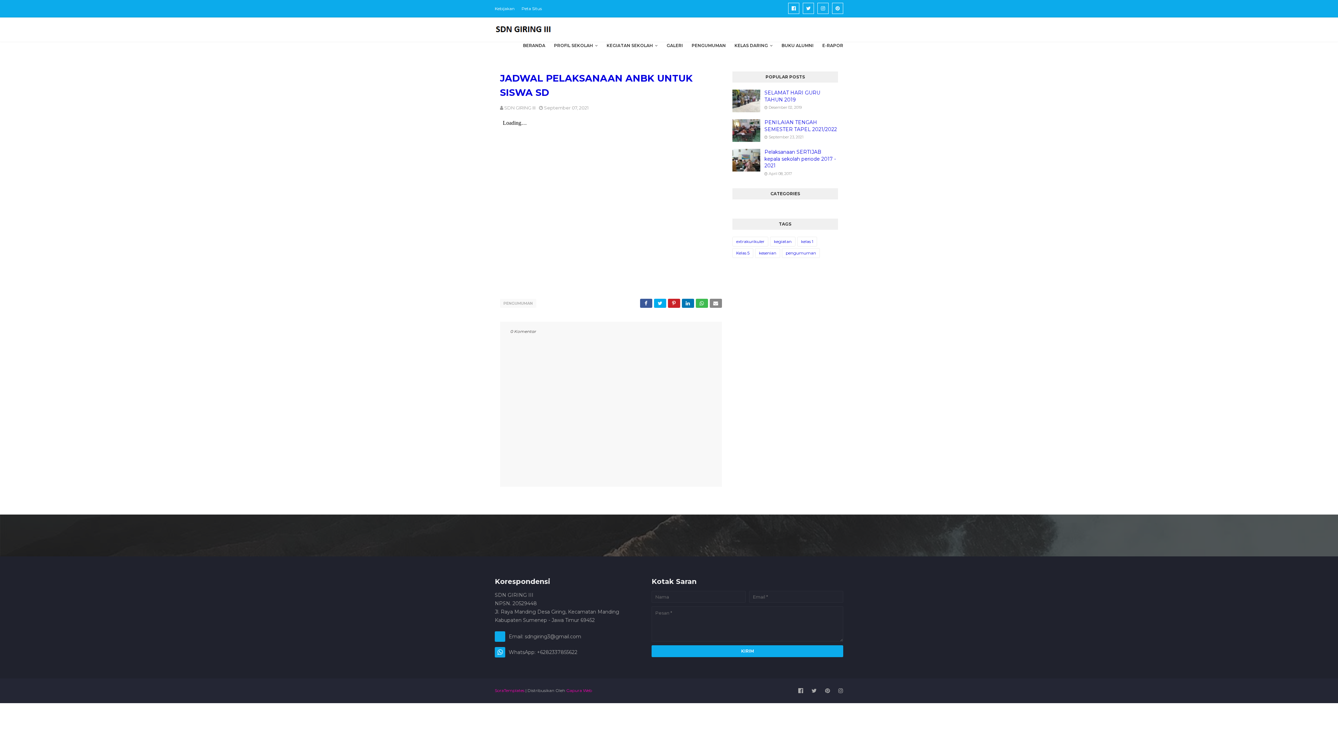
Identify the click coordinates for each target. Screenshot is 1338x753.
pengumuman (518, 303)
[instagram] (823, 8)
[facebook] (793, 8)
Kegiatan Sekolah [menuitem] (630, 45)
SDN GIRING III (520, 108)
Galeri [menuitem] (675, 45)
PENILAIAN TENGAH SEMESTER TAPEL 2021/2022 (800, 125)
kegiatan (783, 241)
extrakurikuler (750, 241)
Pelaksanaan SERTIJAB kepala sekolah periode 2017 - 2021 (800, 159)
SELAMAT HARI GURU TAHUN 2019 (792, 96)
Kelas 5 (742, 253)
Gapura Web (579, 690)
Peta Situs (532, 8)
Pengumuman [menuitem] (709, 45)
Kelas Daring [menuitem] (751, 45)
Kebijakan (505, 8)
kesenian (767, 253)
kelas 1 (807, 241)
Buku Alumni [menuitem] (798, 45)
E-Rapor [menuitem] (832, 45)
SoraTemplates (509, 690)
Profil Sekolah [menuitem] (573, 45)
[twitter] (808, 8)
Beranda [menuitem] (534, 45)
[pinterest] (837, 8)
